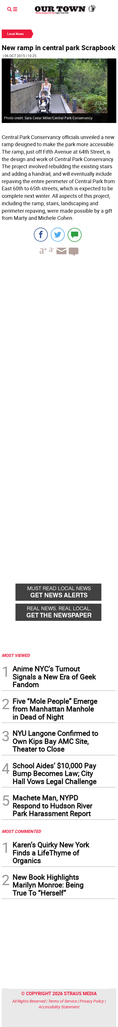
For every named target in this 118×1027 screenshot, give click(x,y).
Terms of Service (62, 1001)
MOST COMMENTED (21, 831)
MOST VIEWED (16, 655)
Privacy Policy (92, 1001)
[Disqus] (59, 339)
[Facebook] (41, 235)
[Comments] (75, 235)
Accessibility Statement (59, 1007)
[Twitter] (58, 235)
